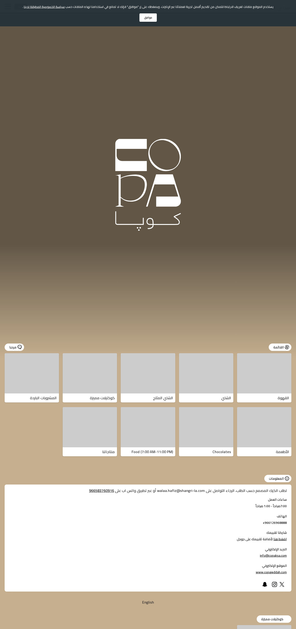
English (148, 602)
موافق (148, 17)
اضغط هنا (280, 539)
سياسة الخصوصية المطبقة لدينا (44, 6)
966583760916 (101, 490)
